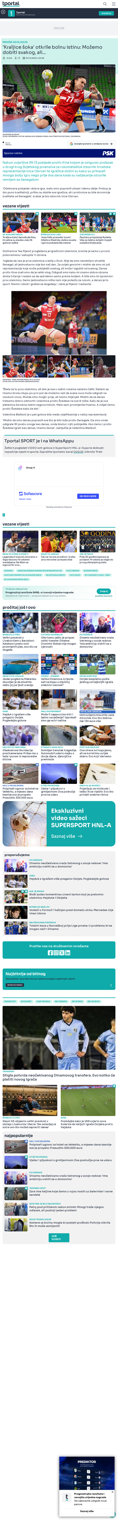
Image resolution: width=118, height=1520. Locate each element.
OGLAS (59, 28)
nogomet (26, 1001)
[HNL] (59, 823)
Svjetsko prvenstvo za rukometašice (22, 575)
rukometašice (90, 571)
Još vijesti (56, 1238)
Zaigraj (104, 591)
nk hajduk (94, 1001)
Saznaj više (87, 1511)
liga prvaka (43, 1001)
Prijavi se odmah (14, 985)
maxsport (10, 1001)
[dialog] (87, 1487)
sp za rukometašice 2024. (16, 579)
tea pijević (75, 575)
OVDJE (79, 451)
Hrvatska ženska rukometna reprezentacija (40, 571)
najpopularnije (18, 1135)
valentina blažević (55, 575)
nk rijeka (77, 1001)
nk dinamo (61, 1001)
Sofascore (68, 507)
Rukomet (8, 571)
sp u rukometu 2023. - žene (97, 575)
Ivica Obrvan (72, 571)
